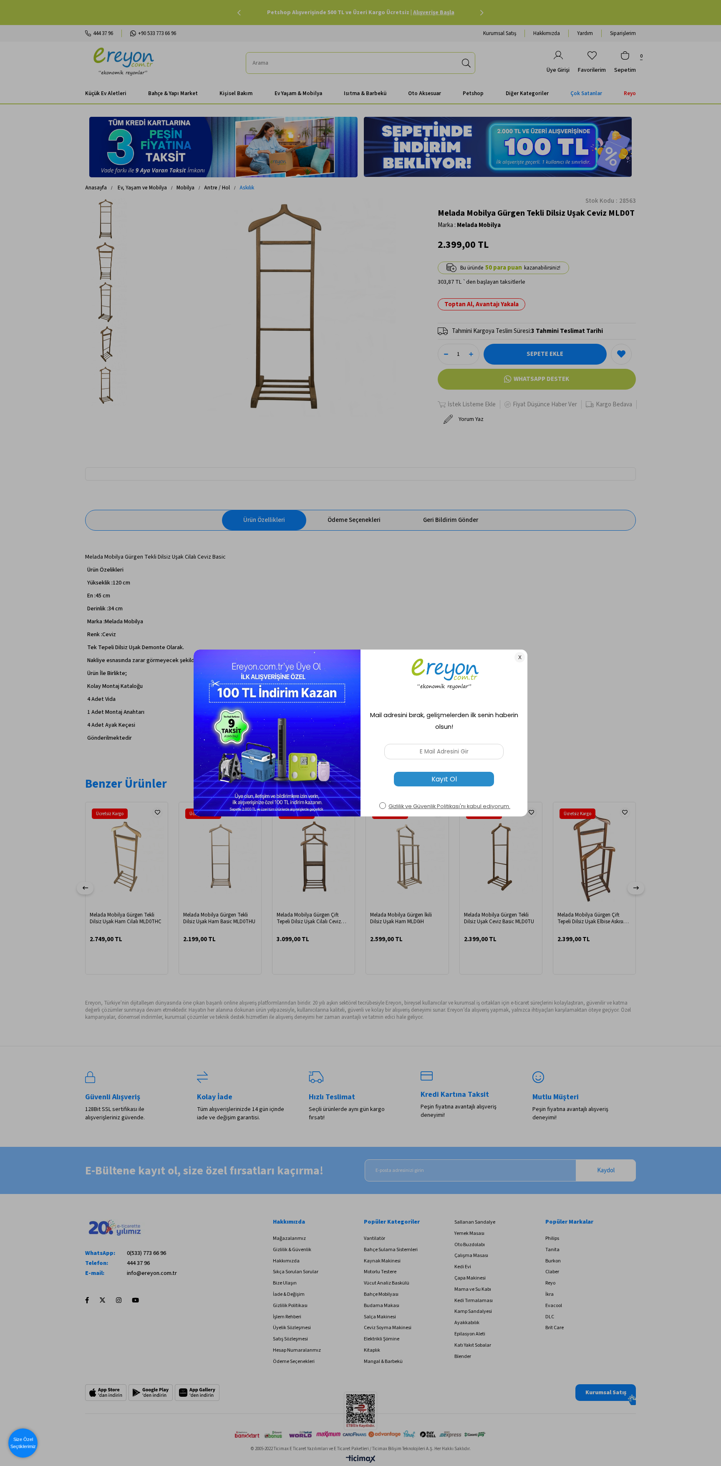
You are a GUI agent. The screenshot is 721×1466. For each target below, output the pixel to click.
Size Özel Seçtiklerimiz (23, 1443)
